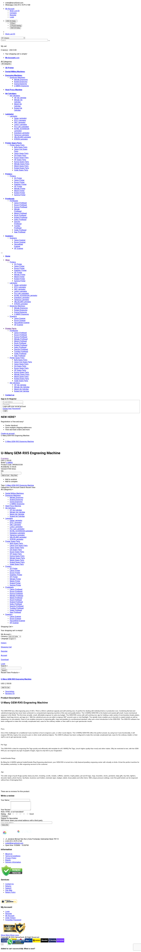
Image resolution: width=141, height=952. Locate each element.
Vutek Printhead (20, 230)
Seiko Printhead (20, 220)
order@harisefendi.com (14, 843)
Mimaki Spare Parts (21, 164)
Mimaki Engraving (21, 80)
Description (9, 691)
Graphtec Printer (20, 184)
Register (13, 15)
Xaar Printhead (19, 232)
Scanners (13, 238)
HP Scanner (18, 248)
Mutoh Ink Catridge (18, 105)
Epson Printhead (20, 205)
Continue (4, 816)
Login (12, 17)
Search (4, 670)
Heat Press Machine (13, 506)
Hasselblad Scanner (18, 245)
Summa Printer (19, 195)
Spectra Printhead (17, 223)
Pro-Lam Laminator (21, 127)
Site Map (8, 890)
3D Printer (18, 178)
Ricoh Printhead (20, 215)
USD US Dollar (11, 21)
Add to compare (11, 481)
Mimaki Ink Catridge (18, 101)
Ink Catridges (15, 96)
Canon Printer (19, 180)
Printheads (14, 201)
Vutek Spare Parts (21, 170)
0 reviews (4, 458)
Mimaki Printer (19, 189)
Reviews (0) (10, 693)
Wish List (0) (14, 11)
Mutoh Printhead (20, 213)
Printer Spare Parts (17, 145)
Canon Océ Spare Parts (23, 362)
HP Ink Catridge (20, 98)
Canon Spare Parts (21, 153)
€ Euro (13, 23)
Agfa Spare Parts (20, 147)
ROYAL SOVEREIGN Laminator (21, 130)
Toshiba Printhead (17, 227)
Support (8, 888)
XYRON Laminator (21, 139)
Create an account (8, 433)
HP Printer (18, 186)
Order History (10, 918)
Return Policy (10, 892)
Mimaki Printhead (17, 210)
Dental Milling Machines (14, 493)
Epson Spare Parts (21, 158)
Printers (13, 176)
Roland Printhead (20, 217)
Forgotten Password (13, 920)
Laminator (13, 116)
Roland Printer (19, 193)
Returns (8, 886)
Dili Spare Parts (20, 155)
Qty (2, 471)
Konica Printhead (20, 207)
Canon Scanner (19, 240)
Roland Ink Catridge (18, 109)
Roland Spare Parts (21, 168)
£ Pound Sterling (16, 25)
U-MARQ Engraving (21, 86)
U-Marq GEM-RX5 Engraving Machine (19, 441)
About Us (8, 854)
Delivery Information (13, 862)
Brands (8, 860)
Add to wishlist (11, 479)
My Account (9, 916)
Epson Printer (19, 182)
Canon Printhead (20, 203)
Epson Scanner (20, 242)
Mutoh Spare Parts (21, 166)
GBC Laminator (19, 122)
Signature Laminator (21, 133)
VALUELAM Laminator (22, 137)
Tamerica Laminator (21, 135)
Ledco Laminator (20, 124)
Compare (13, 13)
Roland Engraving (20, 82)
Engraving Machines (17, 77)
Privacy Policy (10, 858)
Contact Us (9, 884)
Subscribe (5, 825)
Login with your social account (14, 406)
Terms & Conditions (12, 856)
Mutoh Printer (19, 191)
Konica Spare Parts (21, 162)
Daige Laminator (20, 118)
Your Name (5, 800)
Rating (3, 814)
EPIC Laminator (20, 120)
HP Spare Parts (20, 160)
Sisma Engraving (20, 84)
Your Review (5, 810)
